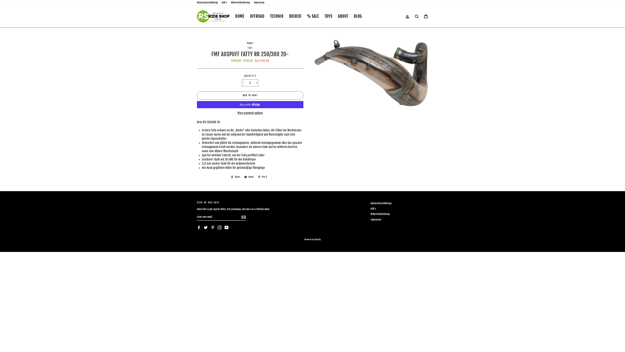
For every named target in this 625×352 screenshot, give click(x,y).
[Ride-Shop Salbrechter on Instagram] (220, 227)
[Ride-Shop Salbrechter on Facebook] (199, 227)
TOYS (328, 16)
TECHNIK (276, 16)
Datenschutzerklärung (207, 2)
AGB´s (224, 2)
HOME (239, 16)
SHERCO (295, 16)
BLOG (358, 16)
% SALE (313, 16)
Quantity (250, 75)
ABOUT (343, 16)
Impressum (259, 2)
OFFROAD (257, 16)
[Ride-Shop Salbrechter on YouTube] (227, 227)
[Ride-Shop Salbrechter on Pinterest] (213, 227)
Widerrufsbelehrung (240, 2)
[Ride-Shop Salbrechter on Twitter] (206, 227)
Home (249, 43)
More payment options (250, 113)
